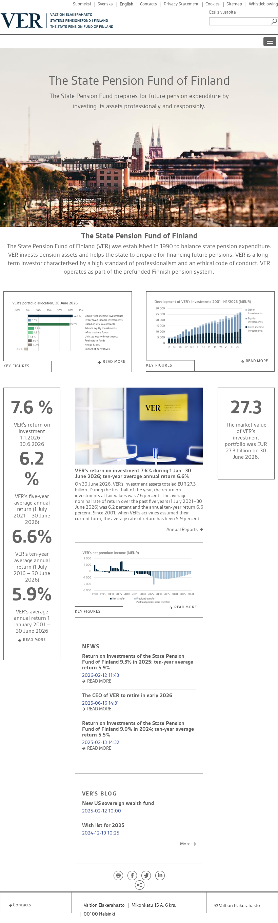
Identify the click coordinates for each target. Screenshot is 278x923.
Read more (114, 362)
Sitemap (234, 4)
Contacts (148, 4)
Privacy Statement (181, 4)
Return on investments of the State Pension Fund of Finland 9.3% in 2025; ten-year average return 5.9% (137, 662)
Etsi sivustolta (222, 12)
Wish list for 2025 (103, 825)
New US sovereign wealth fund (118, 803)
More (185, 843)
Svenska (105, 4)
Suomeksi (82, 4)
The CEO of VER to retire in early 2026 (127, 696)
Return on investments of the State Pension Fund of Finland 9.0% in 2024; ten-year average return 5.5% (138, 729)
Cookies (212, 4)
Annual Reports (182, 529)
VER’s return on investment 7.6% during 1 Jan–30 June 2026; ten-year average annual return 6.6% (133, 473)
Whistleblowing (263, 4)
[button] (274, 21)
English (126, 4)
